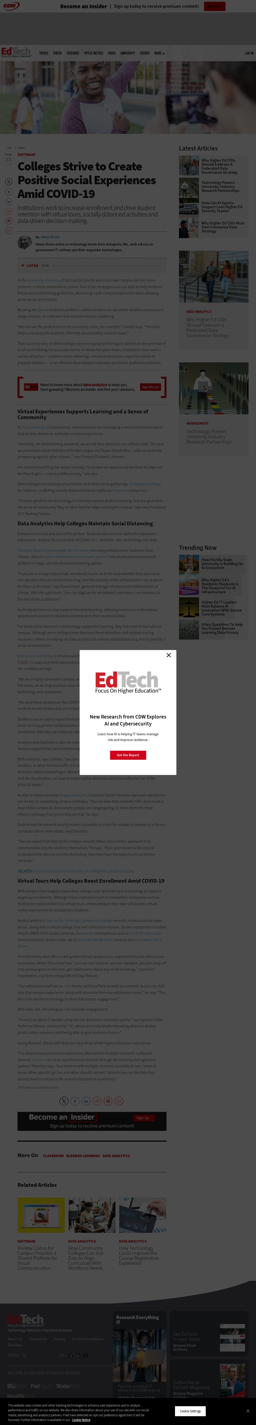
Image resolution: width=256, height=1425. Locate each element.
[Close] (248, 1410)
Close (168, 655)
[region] (128, 1411)
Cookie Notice (81, 1420)
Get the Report (128, 755)
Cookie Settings (190, 1411)
